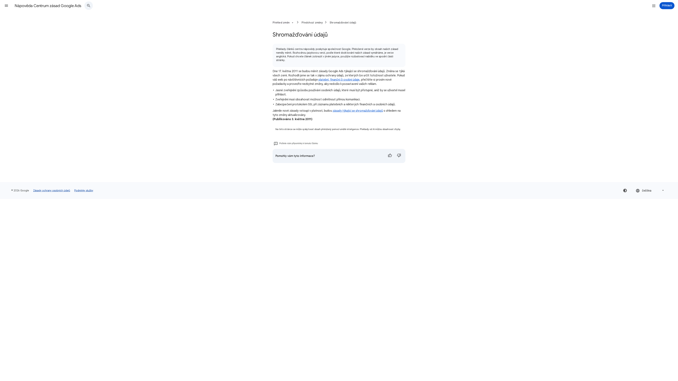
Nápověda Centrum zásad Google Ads (48, 5)
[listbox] (650, 190)
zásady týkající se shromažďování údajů (358, 111)
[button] (6, 5)
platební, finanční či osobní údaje (339, 79)
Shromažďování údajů (343, 22)
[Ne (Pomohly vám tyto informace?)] (399, 156)
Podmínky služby (83, 190)
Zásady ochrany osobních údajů (51, 190)
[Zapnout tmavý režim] (625, 190)
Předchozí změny (312, 22)
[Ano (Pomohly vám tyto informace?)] (389, 156)
